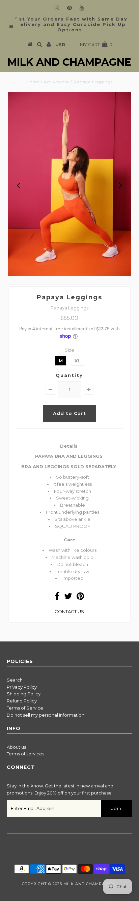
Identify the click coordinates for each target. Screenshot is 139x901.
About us (16, 747)
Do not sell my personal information (45, 715)
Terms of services (25, 753)
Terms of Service (25, 708)
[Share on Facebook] (57, 597)
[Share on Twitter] (68, 597)
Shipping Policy (23, 693)
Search (15, 680)
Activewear (56, 81)
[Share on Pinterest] (80, 597)
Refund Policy (22, 700)
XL (77, 360)
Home (32, 81)
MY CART (96, 44)
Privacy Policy (22, 687)
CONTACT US (69, 611)
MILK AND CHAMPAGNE (69, 62)
